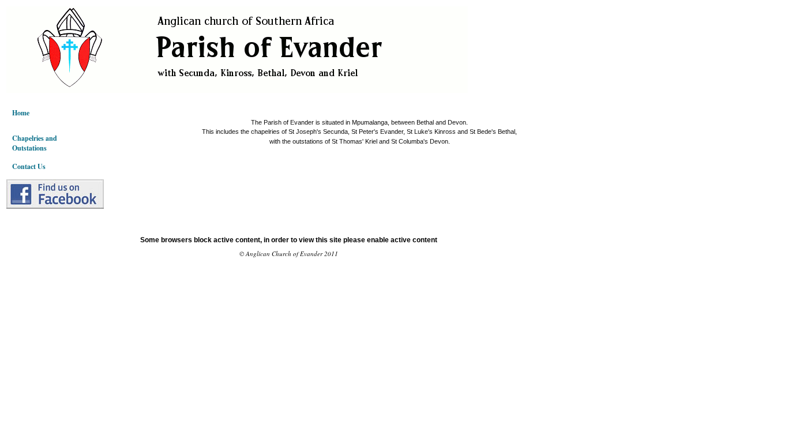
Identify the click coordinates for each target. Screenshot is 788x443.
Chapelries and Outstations (34, 143)
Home (20, 113)
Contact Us (29, 166)
